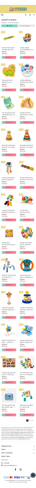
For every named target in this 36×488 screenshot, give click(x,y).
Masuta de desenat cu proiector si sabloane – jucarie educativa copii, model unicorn (9, 276)
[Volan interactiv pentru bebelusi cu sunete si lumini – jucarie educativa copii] (27, 265)
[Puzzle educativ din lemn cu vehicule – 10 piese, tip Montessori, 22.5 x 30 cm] (9, 363)
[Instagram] (20, 469)
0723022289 (6, 463)
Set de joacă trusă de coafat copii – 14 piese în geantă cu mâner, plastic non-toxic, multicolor (8, 406)
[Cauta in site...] (34, 15)
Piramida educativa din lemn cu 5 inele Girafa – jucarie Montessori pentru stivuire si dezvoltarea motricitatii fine (26, 146)
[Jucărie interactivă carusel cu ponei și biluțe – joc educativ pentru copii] (27, 298)
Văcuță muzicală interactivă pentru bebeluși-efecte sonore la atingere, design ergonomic (8, 309)
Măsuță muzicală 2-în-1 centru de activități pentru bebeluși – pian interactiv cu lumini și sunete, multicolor (27, 406)
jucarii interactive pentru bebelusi (11, 434)
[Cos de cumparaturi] (30, 15)
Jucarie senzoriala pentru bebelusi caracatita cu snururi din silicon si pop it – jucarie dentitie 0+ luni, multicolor (9, 179)
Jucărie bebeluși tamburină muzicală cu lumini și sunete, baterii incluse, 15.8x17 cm (27, 81)
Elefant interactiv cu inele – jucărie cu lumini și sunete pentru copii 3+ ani (9, 341)
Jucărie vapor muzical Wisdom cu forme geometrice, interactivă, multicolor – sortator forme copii (27, 49)
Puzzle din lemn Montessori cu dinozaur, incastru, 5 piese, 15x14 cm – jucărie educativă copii (9, 81)
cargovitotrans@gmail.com (10, 465)
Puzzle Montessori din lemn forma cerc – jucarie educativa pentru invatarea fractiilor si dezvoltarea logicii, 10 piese (27, 179)
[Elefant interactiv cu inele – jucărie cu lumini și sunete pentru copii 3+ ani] (9, 330)
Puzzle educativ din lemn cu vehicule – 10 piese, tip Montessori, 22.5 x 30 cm (8, 374)
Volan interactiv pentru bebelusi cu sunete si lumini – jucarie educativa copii (26, 276)
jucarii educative (15, 432)
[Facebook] (15, 469)
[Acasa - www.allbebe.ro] (18, 9)
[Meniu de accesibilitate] (33, 475)
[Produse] (2, 15)
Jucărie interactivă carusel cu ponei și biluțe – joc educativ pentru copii (27, 309)
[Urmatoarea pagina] (32, 420)
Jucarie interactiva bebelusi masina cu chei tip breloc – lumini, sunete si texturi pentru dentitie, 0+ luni (8, 211)
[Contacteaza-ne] (26, 15)
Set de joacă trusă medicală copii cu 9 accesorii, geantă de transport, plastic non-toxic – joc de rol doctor (9, 114)
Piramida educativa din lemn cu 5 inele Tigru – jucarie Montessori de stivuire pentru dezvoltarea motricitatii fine (8, 146)
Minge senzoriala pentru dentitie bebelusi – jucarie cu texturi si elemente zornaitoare (27, 244)
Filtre (10, 26)
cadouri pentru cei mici (24, 439)
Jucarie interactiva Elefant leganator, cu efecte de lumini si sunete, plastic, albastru (26, 341)
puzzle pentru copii (25, 432)
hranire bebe (20, 437)
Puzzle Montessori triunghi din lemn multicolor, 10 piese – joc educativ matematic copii (9, 49)
